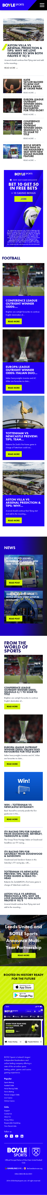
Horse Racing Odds (11, 1088)
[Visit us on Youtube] (17, 1136)
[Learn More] (23, 987)
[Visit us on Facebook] (6, 1136)
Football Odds (9, 1085)
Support (7, 1111)
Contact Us (8, 1114)
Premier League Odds (11, 1095)
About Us (7, 1117)
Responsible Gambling (12, 1123)
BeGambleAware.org (34, 1168)
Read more (12, 706)
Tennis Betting (9, 1092)
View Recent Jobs (10, 1126)
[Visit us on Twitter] (11, 1136)
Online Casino (9, 1101)
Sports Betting (9, 1082)
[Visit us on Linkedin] (22, 1136)
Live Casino (8, 1098)
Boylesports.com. (21, 1181)
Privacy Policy (9, 1120)
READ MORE (14, 321)
